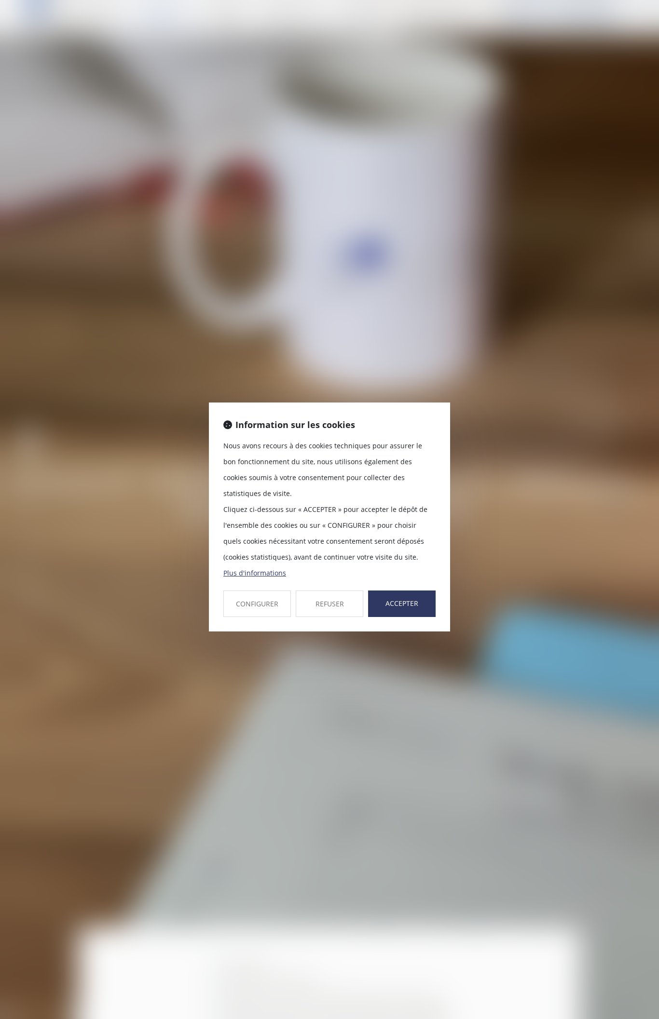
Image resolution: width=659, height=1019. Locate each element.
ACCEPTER (401, 603)
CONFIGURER (257, 603)
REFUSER (330, 603)
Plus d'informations (254, 572)
